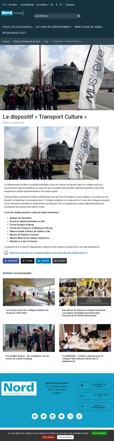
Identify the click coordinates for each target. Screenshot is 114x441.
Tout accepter (99, 433)
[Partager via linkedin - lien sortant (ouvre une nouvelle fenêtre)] (52, 416)
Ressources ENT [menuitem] (14, 32)
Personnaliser (65, 437)
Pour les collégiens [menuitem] (17, 26)
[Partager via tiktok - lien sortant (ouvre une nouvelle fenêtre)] (79, 416)
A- (61, 4)
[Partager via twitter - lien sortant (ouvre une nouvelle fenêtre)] (44, 416)
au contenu (42, 4)
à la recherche (27, 4)
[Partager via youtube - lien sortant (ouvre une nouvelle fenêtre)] (61, 416)
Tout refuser (48, 437)
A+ (52, 4)
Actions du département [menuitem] (53, 26)
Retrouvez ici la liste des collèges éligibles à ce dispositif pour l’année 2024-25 (48, 252)
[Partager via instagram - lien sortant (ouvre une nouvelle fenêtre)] (70, 416)
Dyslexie (70, 4)
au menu (13, 4)
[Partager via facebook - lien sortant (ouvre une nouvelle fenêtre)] (35, 416)
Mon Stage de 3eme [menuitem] (88, 26)
